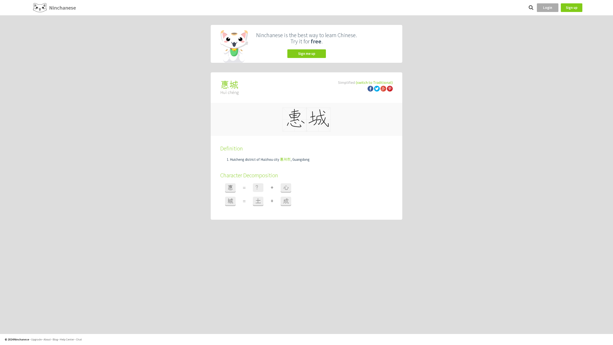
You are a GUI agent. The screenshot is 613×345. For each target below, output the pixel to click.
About (47, 339)
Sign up (571, 7)
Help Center (67, 339)
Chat (79, 339)
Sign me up (306, 53)
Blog (55, 339)
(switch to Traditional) (374, 82)
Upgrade (36, 339)
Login (547, 7)
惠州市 (285, 159)
